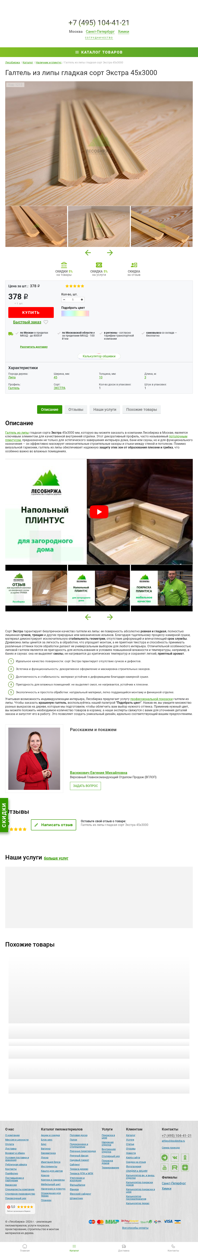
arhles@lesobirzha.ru (173, 1141)
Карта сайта (133, 1157)
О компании (12, 1135)
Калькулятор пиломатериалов (136, 1197)
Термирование (110, 1167)
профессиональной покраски (151, 699)
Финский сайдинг (80, 1194)
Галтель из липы (17, 432)
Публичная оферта (16, 1164)
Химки (166, 1188)
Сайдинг (75, 1164)
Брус (43, 1144)
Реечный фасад (79, 1155)
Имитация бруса (50, 1162)
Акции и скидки (50, 1135)
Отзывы (131, 1148)
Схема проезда (171, 1147)
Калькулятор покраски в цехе (140, 1190)
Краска (45, 1175)
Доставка (10, 1148)
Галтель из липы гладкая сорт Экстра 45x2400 (51, 1026)
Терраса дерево (79, 1169)
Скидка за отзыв (136, 1162)
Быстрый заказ (27, 322)
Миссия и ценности (17, 1139)
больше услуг (56, 858)
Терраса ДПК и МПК (81, 1173)
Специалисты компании (19, 1189)
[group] (99, 143)
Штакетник (76, 1198)
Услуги (130, 1139)
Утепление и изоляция (77, 1179)
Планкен (46, 1200)
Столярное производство (20, 1194)
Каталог (130, 1135)
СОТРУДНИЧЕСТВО (99, 38)
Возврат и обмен (15, 1153)
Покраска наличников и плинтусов (37, 910)
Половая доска (78, 1135)
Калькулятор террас (137, 1203)
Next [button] (110, 251)
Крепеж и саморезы (53, 1180)
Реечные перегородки (83, 1151)
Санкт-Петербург (174, 1183)
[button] (88, 617)
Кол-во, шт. (69, 294)
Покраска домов (107, 1161)
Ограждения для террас (51, 1194)
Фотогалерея (133, 1166)
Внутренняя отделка (109, 1150)
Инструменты (49, 1166)
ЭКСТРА (59, 388)
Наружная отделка (108, 1143)
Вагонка (45, 1148)
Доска (44, 1157)
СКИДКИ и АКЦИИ (136, 1171)
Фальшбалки (77, 1185)
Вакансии (11, 1185)
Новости (131, 1153)
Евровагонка (48, 1153)
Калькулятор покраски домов (139, 1183)
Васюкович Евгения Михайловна (98, 772)
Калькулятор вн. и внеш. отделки (140, 1176)
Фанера (74, 1189)
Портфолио (11, 1173)
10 (100, 377)
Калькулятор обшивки (99, 356)
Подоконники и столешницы (79, 1145)
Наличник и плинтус (53, 1188)
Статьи (130, 1144)
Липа (12, 377)
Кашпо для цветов (52, 1171)
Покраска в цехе (108, 1136)
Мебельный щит (51, 1184)
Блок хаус (46, 1139)
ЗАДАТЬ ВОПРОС (85, 786)
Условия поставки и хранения (17, 1158)
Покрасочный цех (15, 1198)
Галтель (14, 388)
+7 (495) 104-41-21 (99, 22)
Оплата (9, 1144)
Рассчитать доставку (34, 346)
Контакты (11, 1169)
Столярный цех (111, 1156)
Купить (31, 312)
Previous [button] (88, 251)
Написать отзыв (57, 824)
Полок (73, 1139)
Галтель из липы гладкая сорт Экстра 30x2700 (145, 1026)
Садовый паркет (79, 1160)
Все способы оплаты (135, 1227)
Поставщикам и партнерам (14, 1179)
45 (55, 377)
